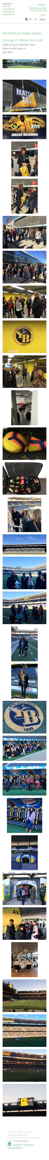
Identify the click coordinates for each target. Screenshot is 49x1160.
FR (36, 19)
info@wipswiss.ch (21, 1141)
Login (42, 15)
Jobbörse (41, 5)
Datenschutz (29, 1145)
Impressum (17, 1145)
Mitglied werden (37, 9)
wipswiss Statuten (15, 1148)
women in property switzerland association (9, 9)
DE (30, 19)
